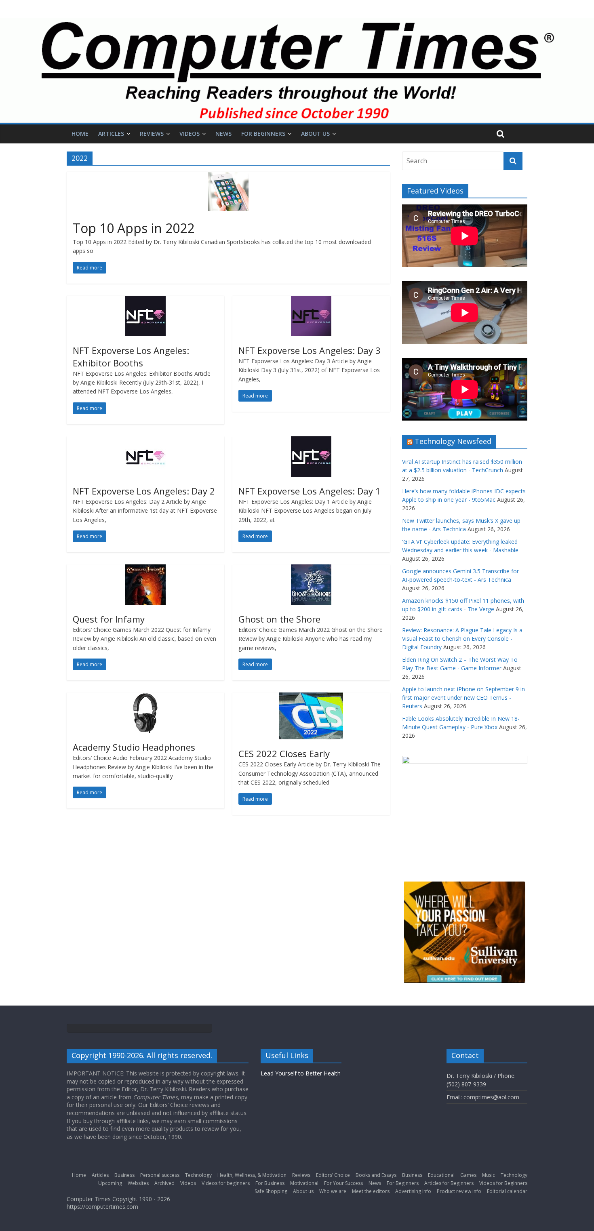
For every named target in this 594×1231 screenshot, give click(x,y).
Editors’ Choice (333, 1175)
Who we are (332, 1191)
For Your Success (343, 1183)
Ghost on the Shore (279, 619)
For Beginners (263, 133)
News (223, 133)
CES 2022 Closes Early (284, 753)
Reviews (152, 133)
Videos (189, 133)
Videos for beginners (226, 1183)
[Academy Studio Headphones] (145, 697)
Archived (164, 1183)
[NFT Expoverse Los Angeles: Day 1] (311, 441)
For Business (269, 1183)
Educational (441, 1175)
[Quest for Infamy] (145, 569)
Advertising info (413, 1191)
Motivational (304, 1183)
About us (315, 133)
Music (488, 1175)
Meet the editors (371, 1191)
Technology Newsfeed (453, 441)
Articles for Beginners (449, 1183)
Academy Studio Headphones (134, 747)
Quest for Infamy (109, 619)
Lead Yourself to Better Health (301, 1073)
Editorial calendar (507, 1191)
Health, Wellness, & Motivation (251, 1175)
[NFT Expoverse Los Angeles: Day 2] (145, 441)
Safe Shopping (271, 1191)
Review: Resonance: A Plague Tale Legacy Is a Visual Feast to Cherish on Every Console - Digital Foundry (462, 638)
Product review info (459, 1191)
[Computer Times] (297, 70)
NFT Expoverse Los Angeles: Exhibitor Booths (131, 356)
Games (468, 1175)
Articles (111, 133)
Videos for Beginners (503, 1183)
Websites (138, 1183)
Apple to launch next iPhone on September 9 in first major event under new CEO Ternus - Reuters (463, 697)
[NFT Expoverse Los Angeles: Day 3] (311, 300)
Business (124, 1175)
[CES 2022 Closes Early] (311, 697)
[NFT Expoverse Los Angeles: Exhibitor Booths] (145, 300)
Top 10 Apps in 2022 (133, 228)
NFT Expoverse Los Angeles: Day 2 (144, 491)
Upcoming (110, 1183)
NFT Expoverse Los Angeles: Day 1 (309, 491)
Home (80, 133)
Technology (198, 1175)
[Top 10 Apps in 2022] (228, 176)
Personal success (159, 1175)
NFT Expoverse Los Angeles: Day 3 (309, 350)
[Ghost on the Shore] (311, 569)
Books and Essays (376, 1175)
